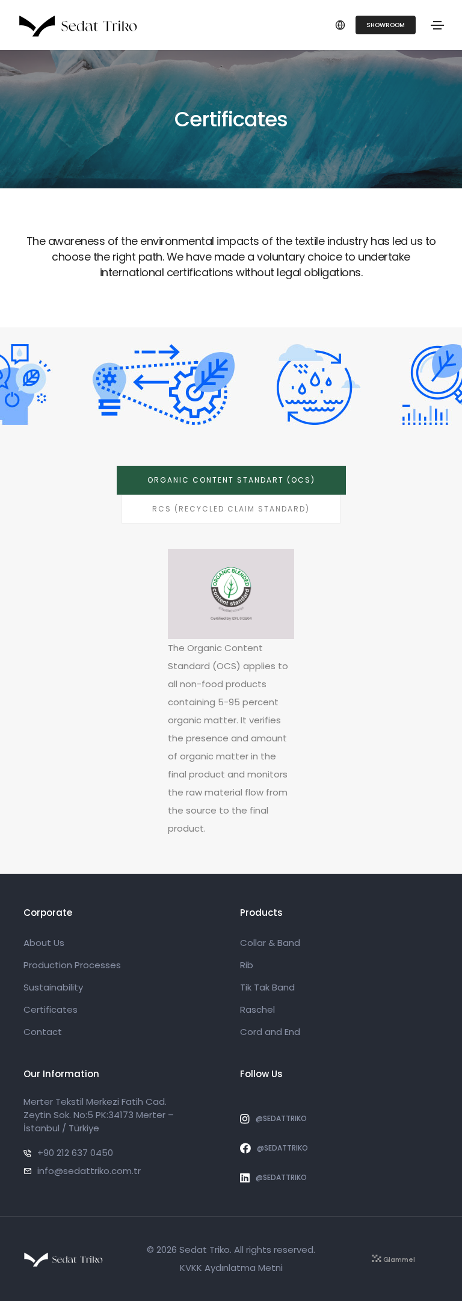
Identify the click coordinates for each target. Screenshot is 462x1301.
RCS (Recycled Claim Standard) (231, 509)
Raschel (257, 1009)
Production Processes (72, 965)
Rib (246, 965)
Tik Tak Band (267, 987)
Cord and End (270, 1031)
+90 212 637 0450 (75, 1152)
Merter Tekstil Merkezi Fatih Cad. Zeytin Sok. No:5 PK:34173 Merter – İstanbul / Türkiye (98, 1114)
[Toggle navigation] (437, 25)
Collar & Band (270, 942)
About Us (43, 942)
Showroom (385, 24)
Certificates (50, 1009)
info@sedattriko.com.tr (89, 1170)
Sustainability (53, 987)
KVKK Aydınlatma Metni (231, 1267)
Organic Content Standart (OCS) (231, 480)
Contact (42, 1031)
